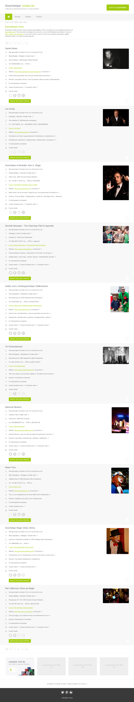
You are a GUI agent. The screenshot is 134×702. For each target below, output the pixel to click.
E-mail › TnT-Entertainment (17, 366)
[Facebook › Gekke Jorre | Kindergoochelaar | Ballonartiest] (14, 333)
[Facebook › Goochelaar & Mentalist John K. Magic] (14, 212)
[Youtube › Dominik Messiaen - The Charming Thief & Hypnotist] (23, 273)
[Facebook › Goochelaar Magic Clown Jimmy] (14, 575)
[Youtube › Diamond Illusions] (23, 454)
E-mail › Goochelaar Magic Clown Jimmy (21, 547)
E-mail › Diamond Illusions (17, 426)
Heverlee (22, 596)
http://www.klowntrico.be (22, 491)
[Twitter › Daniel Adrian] (10, 95)
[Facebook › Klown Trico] (14, 514)
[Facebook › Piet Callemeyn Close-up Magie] (14, 635)
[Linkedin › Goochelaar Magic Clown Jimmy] (19, 575)
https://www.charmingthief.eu (23, 249)
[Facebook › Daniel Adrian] (14, 95)
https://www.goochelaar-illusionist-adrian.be (28, 72)
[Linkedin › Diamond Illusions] (19, 454)
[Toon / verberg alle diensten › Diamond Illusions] (41, 438)
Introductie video (32, 87)
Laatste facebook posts (17, 87)
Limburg (11, 414)
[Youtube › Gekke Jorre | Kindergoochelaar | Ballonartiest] (23, 333)
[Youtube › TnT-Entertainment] (23, 393)
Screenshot (46, 72)
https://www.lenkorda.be (22, 132)
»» (26, 43)
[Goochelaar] (8, 17)
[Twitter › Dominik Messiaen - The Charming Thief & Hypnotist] (10, 273)
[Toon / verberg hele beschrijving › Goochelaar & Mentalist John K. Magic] (41, 193)
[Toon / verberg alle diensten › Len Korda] (41, 140)
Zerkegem (24, 475)
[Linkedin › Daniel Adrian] (19, 95)
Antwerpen (12, 116)
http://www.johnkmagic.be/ (22, 188)
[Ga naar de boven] (127, 101)
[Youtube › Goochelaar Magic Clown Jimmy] (23, 575)
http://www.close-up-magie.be (23, 611)
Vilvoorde (23, 173)
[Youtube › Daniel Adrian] (23, 95)
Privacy (71, 697)
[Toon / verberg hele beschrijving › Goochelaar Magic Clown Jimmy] (41, 555)
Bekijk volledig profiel (20, 101)
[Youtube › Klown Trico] (23, 514)
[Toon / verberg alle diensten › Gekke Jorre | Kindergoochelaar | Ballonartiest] (41, 317)
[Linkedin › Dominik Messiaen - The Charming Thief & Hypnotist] (19, 273)
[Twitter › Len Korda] (10, 152)
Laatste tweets (14, 264)
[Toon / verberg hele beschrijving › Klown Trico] (41, 495)
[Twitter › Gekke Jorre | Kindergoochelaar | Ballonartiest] (10, 333)
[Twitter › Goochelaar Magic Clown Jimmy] (10, 575)
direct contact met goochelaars (14, 34)
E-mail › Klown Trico (15, 487)
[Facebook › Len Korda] (14, 152)
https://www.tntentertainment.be (24, 370)
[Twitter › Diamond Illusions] (10, 454)
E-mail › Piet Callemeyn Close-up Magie (21, 608)
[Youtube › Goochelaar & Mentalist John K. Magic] (23, 212)
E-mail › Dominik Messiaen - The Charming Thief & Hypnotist (27, 245)
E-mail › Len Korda (14, 128)
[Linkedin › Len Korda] (19, 152)
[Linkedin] (71, 692)
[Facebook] (66, 692)
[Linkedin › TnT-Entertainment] (19, 393)
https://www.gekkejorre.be (22, 309)
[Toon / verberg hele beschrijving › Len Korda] (41, 136)
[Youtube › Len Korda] (23, 152)
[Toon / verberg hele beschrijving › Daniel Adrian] (41, 76)
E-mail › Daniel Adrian (15, 68)
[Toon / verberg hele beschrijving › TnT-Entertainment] (41, 374)
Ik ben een (117, 7)
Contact (39, 17)
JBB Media (65, 697)
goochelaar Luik (10, 32)
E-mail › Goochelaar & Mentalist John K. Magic (23, 185)
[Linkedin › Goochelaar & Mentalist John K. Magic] (19, 212)
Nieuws (17, 17)
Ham (16, 414)
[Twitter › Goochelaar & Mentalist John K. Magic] (10, 212)
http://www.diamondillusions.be (24, 430)
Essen (19, 233)
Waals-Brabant (13, 56)
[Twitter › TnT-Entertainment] (10, 393)
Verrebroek (24, 294)
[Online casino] (21, 667)
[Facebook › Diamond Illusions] (14, 454)
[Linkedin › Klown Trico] (19, 514)
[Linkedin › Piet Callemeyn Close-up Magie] (19, 635)
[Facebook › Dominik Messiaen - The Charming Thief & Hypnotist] (14, 273)
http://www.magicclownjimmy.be (24, 551)
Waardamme (24, 354)
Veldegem (24, 535)
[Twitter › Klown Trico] (10, 514)
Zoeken (28, 17)
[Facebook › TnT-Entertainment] (14, 393)
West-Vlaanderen (14, 354)
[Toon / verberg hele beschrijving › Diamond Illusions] (41, 434)
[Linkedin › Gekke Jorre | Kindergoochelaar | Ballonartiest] (19, 333)
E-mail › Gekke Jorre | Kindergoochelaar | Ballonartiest (25, 305)
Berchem (19, 116)
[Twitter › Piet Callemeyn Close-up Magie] (10, 635)
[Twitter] (62, 692)
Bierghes (22, 56)
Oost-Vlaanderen (14, 294)
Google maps (31, 56)
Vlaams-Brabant (14, 173)
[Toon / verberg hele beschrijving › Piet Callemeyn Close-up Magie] (41, 616)
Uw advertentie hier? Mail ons (51, 666)
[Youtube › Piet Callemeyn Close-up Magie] (23, 635)
